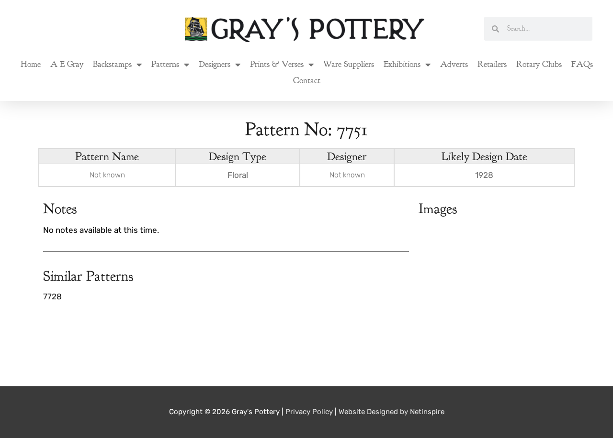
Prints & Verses (277, 64)
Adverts (454, 64)
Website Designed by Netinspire (391, 411)
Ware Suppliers (348, 64)
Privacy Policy (309, 411)
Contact (306, 80)
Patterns (165, 64)
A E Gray (66, 64)
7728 (52, 296)
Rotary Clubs (539, 64)
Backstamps (112, 64)
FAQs (582, 64)
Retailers (492, 64)
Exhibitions (402, 64)
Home (31, 64)
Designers (214, 64)
